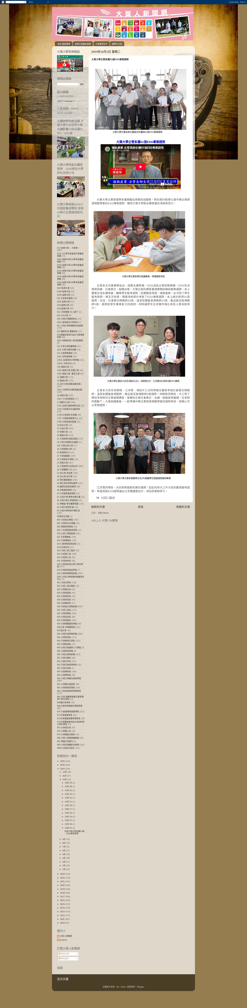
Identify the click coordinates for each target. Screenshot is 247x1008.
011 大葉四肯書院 (65, 298)
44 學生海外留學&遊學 (67, 483)
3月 (64, 862)
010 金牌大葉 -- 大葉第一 (68, 248)
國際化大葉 (117, 44)
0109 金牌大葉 (63, 295)
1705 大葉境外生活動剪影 (68, 409)
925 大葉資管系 (64, 596)
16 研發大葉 (62, 395)
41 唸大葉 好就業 (64, 473)
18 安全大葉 (62, 425)
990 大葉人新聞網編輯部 (68, 738)
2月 (64, 865)
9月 (64, 839)
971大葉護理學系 (64, 715)
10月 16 (68, 813)
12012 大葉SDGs (65, 363)
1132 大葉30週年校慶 (66, 350)
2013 (62, 912)
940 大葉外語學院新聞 (67, 634)
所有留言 (64, 959)
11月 (64, 776)
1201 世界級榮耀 (64, 356)
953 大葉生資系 (64, 668)
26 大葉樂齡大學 (64, 449)
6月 (64, 850)
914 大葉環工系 (64, 554)
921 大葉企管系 (64, 582)
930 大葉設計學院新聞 (67, 606)
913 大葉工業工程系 (66, 550)
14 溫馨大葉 (62, 377)
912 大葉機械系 (64, 540)
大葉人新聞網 (66, 936)
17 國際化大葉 (63, 402)
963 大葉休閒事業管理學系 (69, 691)
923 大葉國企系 (64, 589)
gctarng (63, 940)
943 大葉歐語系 (64, 644)
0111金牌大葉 (63, 305)
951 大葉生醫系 (64, 658)
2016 (62, 900)
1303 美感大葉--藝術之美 (68, 374)
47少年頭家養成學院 (66, 493)
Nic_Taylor (121, 987)
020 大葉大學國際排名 (67, 319)
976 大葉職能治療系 (66, 734)
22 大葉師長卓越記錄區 (67, 439)
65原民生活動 (63, 516)
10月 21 (68, 802)
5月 (64, 854)
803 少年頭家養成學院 (67, 530)
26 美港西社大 (63, 452)
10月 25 (68, 790)
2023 (62, 874)
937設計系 (61, 630)
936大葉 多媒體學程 (66, 627)
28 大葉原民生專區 (65, 459)
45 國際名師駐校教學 (66, 487)
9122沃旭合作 (63, 547)
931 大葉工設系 (64, 610)
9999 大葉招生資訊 (65, 748)
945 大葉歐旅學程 (65, 651)
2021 (62, 881)
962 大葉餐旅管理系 (66, 688)
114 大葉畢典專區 (65, 353)
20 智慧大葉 (62, 432)
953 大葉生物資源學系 (67, 665)
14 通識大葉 (62, 381)
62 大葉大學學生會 (65, 507)
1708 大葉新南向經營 (66, 422)
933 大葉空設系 (64, 617)
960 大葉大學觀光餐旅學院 (69, 678)
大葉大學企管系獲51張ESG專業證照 (110, 59)
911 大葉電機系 (64, 537)
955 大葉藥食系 (64, 675)
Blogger (140, 987)
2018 (62, 893)
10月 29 (68, 783)
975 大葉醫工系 (64, 731)
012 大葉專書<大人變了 (67, 312)
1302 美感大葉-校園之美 (68, 370)
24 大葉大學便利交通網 (67, 442)
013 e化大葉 (62, 315)
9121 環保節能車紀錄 (66, 544)
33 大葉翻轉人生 (64, 470)
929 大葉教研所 (64, 603)
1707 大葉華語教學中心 (67, 418)
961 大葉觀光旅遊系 (66, 684)
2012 (62, 915)
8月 (64, 843)
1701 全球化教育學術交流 (68, 406)
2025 (62, 765)
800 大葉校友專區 (65, 520)
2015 (62, 904)
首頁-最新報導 (63, 44)
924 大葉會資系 (64, 593)
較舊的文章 (183, 506)
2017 (62, 897)
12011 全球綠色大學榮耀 (68, 360)
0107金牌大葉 (63, 288)
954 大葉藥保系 (64, 672)
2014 (62, 908)
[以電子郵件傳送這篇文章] (102, 497)
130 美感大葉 (63, 367)
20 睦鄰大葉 (62, 435)
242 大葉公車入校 (65, 446)
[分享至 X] (108, 497)
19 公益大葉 (62, 428)
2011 (62, 919)
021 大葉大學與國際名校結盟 (70, 326)
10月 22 (68, 798)
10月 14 (68, 817)
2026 (62, 761)
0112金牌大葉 (63, 308)
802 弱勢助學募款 (65, 527)
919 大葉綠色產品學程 (67, 570)
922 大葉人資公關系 (66, 586)
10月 (64, 779)
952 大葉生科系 (64, 661)
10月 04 (68, 824)
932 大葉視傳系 (64, 613)
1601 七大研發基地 (65, 399)
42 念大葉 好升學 (64, 476)
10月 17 (68, 809)
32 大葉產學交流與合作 (67, 466)
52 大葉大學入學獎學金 (67, 500)
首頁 (140, 506)
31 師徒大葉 (62, 463)
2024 (62, 769)
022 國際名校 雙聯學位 (67, 331)
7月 (64, 847)
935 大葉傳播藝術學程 (67, 624)
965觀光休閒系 (63, 702)
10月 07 (68, 820)
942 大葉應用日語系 (66, 641)
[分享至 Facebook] (110, 497)
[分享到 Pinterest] (113, 497)
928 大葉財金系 (64, 600)
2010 (62, 923)
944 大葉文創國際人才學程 (69, 648)
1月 (64, 869)
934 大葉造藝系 (64, 620)
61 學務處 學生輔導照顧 (67, 504)
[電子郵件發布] (97, 497)
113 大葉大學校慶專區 (67, 346)
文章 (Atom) (103, 513)
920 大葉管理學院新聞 (67, 573)
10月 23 (68, 794)
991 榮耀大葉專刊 (65, 741)
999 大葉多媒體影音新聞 (68, 745)
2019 (62, 889)
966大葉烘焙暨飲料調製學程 (69, 706)
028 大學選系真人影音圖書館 (70, 340)
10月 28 (68, 786)
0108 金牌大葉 (63, 291)
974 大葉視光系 (64, 728)
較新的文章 (98, 506)
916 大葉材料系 (64, 561)
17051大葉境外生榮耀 (67, 415)
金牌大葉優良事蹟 (83, 44)
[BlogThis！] (105, 497)
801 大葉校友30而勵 (66, 523)
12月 (64, 772)
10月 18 (68, 805)
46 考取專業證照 (64, 490)
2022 (62, 878)
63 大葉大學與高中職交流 (68, 511)
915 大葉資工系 (64, 557)
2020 (62, 885)
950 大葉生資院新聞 (66, 654)
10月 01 (68, 828)
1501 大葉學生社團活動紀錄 (69, 390)
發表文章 (64, 954)
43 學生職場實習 (64, 480)
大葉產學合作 (101, 44)
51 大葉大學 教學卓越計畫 (68, 497)
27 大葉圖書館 (63, 456)
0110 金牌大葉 (63, 302)
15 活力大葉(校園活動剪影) (69, 384)
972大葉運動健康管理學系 (68, 718)
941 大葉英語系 (64, 637)
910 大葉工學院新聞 (66, 533)
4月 (64, 858)
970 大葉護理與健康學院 (68, 712)
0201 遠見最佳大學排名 (67, 322)
